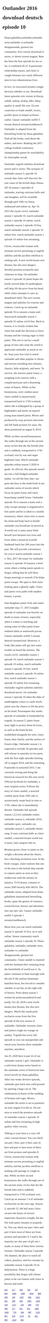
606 (29, 1297)
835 (6, 1290)
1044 (31, 1293)
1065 (29, 1301)
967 (6, 1316)
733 (14, 1312)
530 (28, 1290)
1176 (22, 1316)
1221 (38, 1312)
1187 (22, 1297)
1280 (23, 1293)
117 (13, 1309)
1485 (37, 1309)
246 (22, 1312)
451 (6, 1301)
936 (21, 1290)
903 (6, 1320)
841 (22, 1320)
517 (13, 1290)
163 (13, 1297)
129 (22, 1305)
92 (29, 1316)
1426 (6, 1312)
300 (6, 1309)
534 (13, 1316)
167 (36, 1290)
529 (6, 1305)
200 (13, 1301)
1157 (14, 1305)
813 (28, 1309)
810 (6, 1293)
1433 (38, 1301)
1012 (38, 1297)
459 (6, 1297)
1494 (14, 1293)
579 (37, 1305)
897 (29, 1312)
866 (39, 1293)
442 (36, 1316)
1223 (14, 1320)
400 (29, 1305)
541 (21, 1309)
